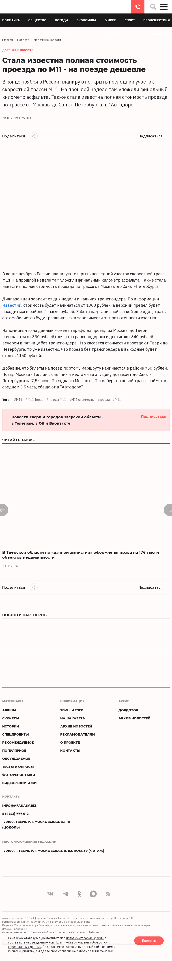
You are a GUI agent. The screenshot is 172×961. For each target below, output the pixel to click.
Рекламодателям (77, 734)
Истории (10, 726)
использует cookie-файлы (85, 938)
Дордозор (128, 710)
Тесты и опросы (18, 767)
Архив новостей (76, 726)
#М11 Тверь (34, 400)
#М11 (18, 400)
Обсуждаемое (16, 758)
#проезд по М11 (109, 400)
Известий (11, 305)
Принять (149, 941)
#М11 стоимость (81, 400)
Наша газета (72, 718)
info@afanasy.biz (19, 805)
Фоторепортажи (18, 775)
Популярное (14, 750)
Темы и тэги (71, 710)
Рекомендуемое (18, 742)
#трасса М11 (56, 400)
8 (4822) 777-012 (137, 6)
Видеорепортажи (19, 783)
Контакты (70, 750)
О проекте (70, 742)
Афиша (9, 710)
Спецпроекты (15, 734)
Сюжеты (10, 718)
